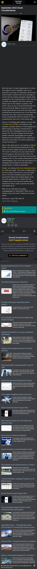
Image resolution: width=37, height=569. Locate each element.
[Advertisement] (18, 66)
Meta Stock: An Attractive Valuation (13, 435)
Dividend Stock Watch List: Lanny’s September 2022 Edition (17, 333)
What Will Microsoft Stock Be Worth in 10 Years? (18, 465)
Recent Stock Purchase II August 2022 (14, 408)
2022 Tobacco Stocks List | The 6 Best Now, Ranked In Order (16, 422)
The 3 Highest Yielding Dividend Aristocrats (16, 394)
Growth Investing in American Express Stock (16, 449)
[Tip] (35, 231)
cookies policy (8, 567)
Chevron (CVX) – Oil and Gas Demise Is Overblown (18, 541)
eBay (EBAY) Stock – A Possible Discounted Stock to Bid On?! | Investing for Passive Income (17, 526)
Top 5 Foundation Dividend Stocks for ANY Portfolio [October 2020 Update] (15, 508)
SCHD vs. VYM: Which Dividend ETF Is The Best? (18, 555)
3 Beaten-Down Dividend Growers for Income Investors (16, 349)
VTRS (9, 219)
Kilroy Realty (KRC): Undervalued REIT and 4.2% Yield (17, 366)
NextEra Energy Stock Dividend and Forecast (16, 380)
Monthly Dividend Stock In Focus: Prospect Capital (16, 267)
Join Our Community (19, 255)
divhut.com (14, 201)
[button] (34, 565)
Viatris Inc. (10, 221)
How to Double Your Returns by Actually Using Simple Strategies (17, 319)
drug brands (19, 135)
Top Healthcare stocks (17, 211)
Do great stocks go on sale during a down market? (15, 303)
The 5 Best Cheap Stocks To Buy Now (14, 282)
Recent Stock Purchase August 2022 (14, 493)
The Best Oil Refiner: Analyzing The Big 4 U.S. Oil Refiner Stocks (17, 480)
